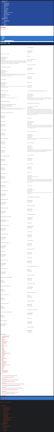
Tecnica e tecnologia (5, 370)
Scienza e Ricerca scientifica (6, 364)
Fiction (3, 347)
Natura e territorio (4, 361)
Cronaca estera (4, 342)
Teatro (3, 369)
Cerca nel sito (2, 40)
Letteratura (3, 357)
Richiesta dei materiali (5, 397)
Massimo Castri (5, 10)
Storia (3, 368)
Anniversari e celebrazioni (5, 335)
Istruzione (3, 355)
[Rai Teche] (3, 27)
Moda (2, 359)
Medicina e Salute (4, 358)
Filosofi (5, 7)
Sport (2, 367)
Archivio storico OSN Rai (6, 426)
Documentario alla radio (6, 5)
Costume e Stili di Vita (5, 341)
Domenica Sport (6, 6)
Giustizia (3, 352)
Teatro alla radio (6, 16)
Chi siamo (5, 23)
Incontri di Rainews (6, 412)
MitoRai (4, 420)
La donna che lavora (6, 413)
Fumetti (3, 350)
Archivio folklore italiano (6, 3)
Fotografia (3, 349)
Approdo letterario (6, 20)
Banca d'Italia (4, 339)
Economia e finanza (4, 345)
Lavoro (3, 356)
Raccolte (3, 398)
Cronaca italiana (4, 343)
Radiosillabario (5, 11)
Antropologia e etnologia (5, 336)
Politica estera (4, 362)
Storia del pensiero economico (7, 419)
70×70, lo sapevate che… (7, 407)
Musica (3, 360)
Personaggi (3, 37)
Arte (2, 338)
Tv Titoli (3, 39)
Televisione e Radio (4, 371)
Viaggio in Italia (5, 17)
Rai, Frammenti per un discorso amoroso (8, 12)
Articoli (3, 38)
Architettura (3, 337)
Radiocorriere (5, 427)
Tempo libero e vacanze (5, 372)
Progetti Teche (5, 24)
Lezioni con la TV (6, 9)
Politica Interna (4, 363)
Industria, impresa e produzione (6, 353)
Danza (3, 344)
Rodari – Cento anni (6, 13)
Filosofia (3, 348)
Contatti (5, 25)
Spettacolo (3, 366)
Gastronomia (3, 351)
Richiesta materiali (4, 405)
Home (2, 36)
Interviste (3, 354)
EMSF (3, 346)
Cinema (3, 340)
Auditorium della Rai (6, 4)
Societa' (3, 365)
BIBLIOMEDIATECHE (5, 18)
